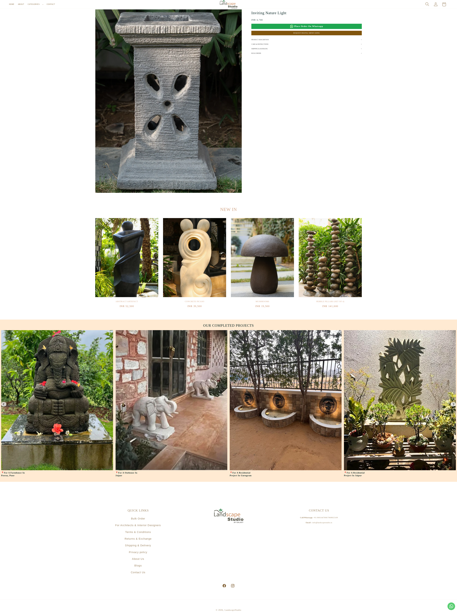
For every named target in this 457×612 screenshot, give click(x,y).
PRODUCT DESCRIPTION (260, 40)
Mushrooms (262, 301)
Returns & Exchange (138, 538)
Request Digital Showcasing (306, 33)
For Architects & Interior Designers (138, 525)
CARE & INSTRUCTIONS (259, 44)
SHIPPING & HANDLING (259, 49)
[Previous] (3, 404)
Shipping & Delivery (138, 545)
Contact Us (138, 572)
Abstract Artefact (127, 301)
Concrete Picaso (194, 301)
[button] (35, 4)
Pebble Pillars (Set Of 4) (330, 301)
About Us (138, 558)
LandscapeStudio (233, 610)
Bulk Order (138, 518)
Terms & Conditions (138, 532)
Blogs (138, 565)
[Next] (453, 404)
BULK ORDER (256, 53)
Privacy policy (138, 552)
